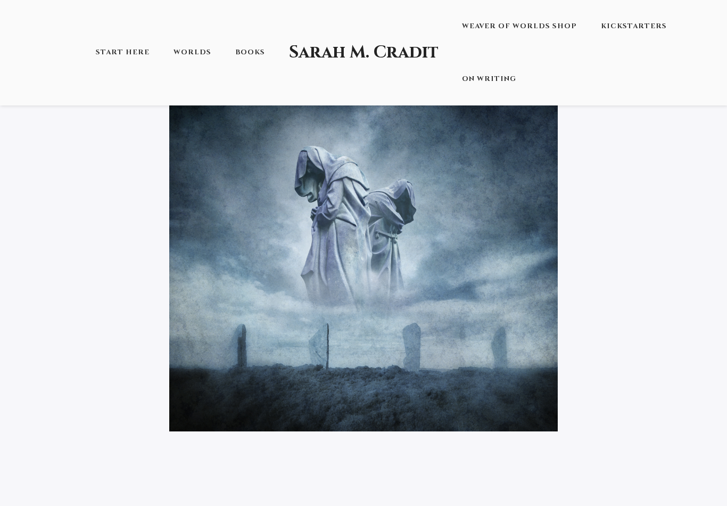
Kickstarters (634, 26)
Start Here (123, 52)
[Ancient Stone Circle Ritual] (363, 236)
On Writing (489, 79)
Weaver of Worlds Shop (519, 26)
